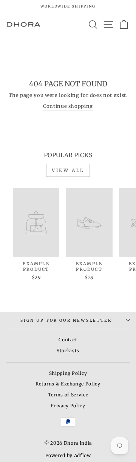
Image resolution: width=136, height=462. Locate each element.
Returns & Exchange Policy (68, 384)
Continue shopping (68, 106)
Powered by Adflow (68, 455)
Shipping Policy (68, 373)
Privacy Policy (68, 405)
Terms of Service (68, 395)
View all (68, 170)
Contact (68, 339)
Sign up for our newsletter (66, 320)
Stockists (68, 350)
